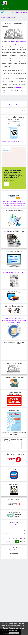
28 (17, 541)
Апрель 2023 (14, 524)
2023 (7, 17)
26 (9, 541)
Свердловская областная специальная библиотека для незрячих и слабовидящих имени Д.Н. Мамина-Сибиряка (14, 320)
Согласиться (14, 633)
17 (3, 538)
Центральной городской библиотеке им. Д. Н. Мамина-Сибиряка (14, 44)
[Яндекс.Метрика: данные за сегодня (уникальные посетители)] (14, 550)
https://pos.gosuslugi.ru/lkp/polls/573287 (11, 141)
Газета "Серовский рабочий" (14, 272)
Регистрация (12, 104)
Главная (3, 17)
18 (6, 538)
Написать (6, 184)
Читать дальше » (17, 87)
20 (13, 538)
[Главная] (14, 4)
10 (3, 536)
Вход (17, 104)
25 (6, 541)
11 (6, 536)
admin (11, 90)
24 (3, 541)
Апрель (11, 17)
